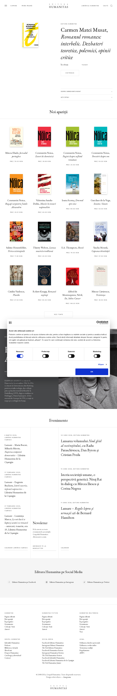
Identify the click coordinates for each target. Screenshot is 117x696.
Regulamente (84, 650)
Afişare (101, 364)
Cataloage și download (13, 655)
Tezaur (85, 65)
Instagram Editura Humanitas (53, 645)
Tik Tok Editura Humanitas (52, 648)
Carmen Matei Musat (84, 29)
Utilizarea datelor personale (90, 643)
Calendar (65, 548)
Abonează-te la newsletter (39, 547)
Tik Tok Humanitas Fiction (52, 655)
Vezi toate (58, 314)
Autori (7, 629)
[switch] (45, 356)
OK (91, 372)
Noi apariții (9, 619)
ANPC (82, 653)
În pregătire (9, 621)
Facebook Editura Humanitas (53, 643)
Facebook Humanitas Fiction (52, 650)
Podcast (7, 645)
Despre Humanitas (12, 653)
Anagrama (67, 677)
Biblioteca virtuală (11, 648)
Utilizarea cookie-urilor (88, 645)
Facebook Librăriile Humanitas (53, 658)
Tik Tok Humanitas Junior (51, 663)
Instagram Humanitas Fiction (53, 653)
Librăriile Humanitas (90, 5)
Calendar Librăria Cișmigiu (16, 548)
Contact (8, 658)
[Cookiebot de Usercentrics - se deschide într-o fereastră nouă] (98, 322)
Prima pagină (27, 5)
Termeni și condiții (86, 648)
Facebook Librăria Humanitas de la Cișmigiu (58, 660)
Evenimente (9, 624)
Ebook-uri (8, 650)
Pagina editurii (10, 616)
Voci (81, 632)
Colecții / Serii (10, 626)
